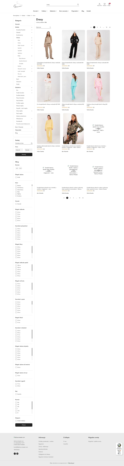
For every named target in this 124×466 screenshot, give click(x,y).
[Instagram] (17, 454)
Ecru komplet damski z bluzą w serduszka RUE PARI (48, 104)
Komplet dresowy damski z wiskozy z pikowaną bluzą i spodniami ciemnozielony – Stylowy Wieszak (72, 188)
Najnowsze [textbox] (38, 27)
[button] (44, 11)
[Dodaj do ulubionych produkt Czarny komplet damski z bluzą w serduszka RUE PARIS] (83, 31)
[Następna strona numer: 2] (110, 27)
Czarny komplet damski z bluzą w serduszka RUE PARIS (72, 63)
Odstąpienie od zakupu (44, 454)
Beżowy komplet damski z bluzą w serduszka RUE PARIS (98, 63)
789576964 (16, 450)
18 (106, 27)
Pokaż (24, 425)
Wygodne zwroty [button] (93, 437)
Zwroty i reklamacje (43, 446)
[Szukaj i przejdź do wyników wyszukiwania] (78, 5)
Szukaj (24, 154)
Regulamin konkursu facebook (46, 457)
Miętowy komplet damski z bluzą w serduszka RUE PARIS (73, 105)
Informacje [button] (42, 437)
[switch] (119, 453)
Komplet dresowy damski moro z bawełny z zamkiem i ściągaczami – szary (46, 188)
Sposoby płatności (43, 449)
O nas (64, 441)
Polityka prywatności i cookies (46, 441)
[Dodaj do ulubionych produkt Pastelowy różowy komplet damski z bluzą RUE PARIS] (108, 73)
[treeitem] (23, 24)
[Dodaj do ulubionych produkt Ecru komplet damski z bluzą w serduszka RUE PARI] (58, 73)
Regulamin (41, 444)
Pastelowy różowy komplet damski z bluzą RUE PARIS (97, 105)
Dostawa (41, 452)
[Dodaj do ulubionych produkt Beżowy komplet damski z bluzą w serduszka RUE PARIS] (108, 31)
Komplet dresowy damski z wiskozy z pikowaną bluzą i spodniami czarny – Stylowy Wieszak (97, 188)
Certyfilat (65, 444)
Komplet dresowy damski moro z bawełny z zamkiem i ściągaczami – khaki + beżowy (71, 146)
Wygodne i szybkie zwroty (94, 441)
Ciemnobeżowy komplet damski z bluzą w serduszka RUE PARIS (48, 63)
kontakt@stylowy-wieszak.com (21, 447)
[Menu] (122, 443)
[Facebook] (15, 454)
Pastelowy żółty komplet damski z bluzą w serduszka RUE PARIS (48, 146)
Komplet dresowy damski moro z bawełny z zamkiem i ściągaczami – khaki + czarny (96, 146)
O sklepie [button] (66, 437)
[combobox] (43, 27)
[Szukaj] (31, 143)
